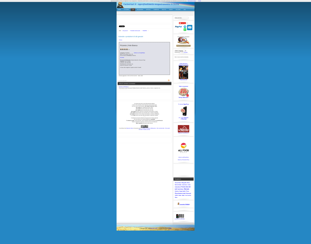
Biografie (184, 182)
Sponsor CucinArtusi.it (183, 133)
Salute (179, 195)
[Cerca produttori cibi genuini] (184, 43)
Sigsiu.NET (125, 80)
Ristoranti (188, 193)
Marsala (186, 189)
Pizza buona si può (180, 193)
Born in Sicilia (178, 184)
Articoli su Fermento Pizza (183, 159)
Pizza (187, 191)
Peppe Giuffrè (182, 191)
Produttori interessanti (135, 30)
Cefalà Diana (184, 184)
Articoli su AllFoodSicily (183, 157)
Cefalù (189, 184)
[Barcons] (180, 216)
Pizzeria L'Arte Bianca (124, 86)
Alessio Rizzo (178, 182)
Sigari (183, 195)
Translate (185, 52)
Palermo (177, 191)
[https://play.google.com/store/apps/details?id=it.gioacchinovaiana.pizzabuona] (183, 110)
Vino (176, 197)
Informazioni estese (191, 1)
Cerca (120, 40)
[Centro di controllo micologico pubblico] (178, 204)
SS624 (176, 195)
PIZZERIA (145, 30)
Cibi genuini (125, 30)
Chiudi (199, 1)
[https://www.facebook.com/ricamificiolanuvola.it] (183, 128)
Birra (188, 182)
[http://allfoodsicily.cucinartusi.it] (183, 147)
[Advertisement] (144, 19)
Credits (170, 228)
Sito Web (122, 57)
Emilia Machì (178, 187)
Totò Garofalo (188, 195)
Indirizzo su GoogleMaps (139, 52)
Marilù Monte (181, 189)
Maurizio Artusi (129, 128)
